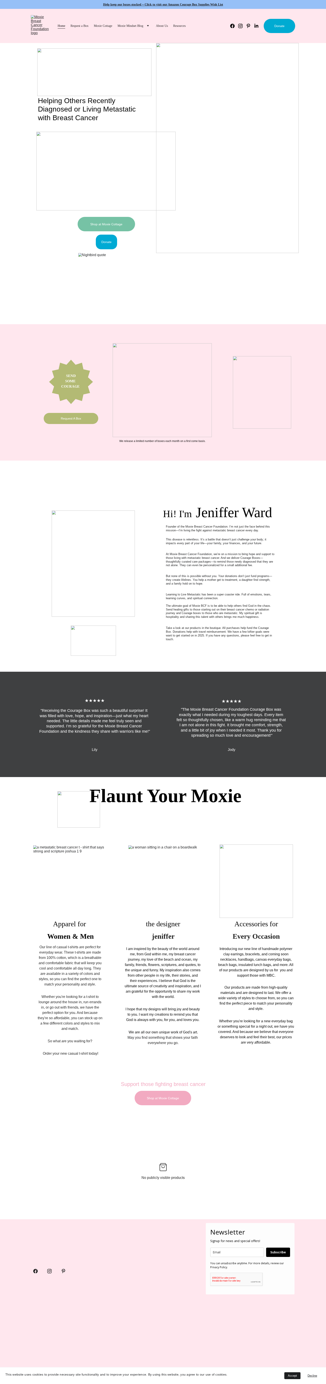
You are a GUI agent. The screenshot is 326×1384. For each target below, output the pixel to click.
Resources (179, 25)
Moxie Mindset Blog (130, 25)
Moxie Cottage (103, 25)
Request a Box (79, 25)
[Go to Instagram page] (242, 26)
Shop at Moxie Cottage (106, 224)
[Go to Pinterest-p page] (250, 26)
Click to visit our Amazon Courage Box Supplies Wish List (184, 4)
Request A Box (71, 418)
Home (61, 25)
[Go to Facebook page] (234, 26)
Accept (292, 1375)
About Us (162, 25)
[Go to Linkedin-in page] (256, 26)
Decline (312, 1375)
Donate (279, 26)
